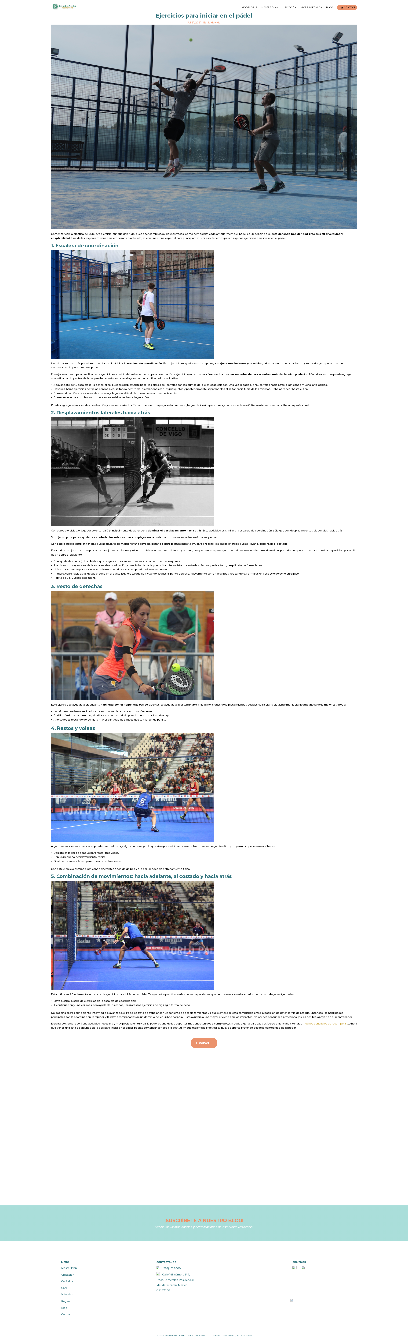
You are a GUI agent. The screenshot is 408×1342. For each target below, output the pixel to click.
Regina (65, 1301)
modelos (248, 7)
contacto (350, 7)
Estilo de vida (212, 22)
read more (63, 1085)
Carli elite (67, 1281)
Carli (64, 1288)
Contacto (67, 1314)
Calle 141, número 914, (176, 1274)
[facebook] (294, 1268)
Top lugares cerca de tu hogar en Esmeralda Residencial (108, 1165)
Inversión (99, 1123)
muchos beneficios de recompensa (325, 1023)
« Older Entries (60, 1203)
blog (329, 7)
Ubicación (67, 1274)
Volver (204, 1043)
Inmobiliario (103, 1072)
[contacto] (158, 1268)
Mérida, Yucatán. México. (172, 1285)
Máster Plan (69, 1268)
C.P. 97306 (163, 1290)
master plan (270, 7)
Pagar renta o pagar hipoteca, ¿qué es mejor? (98, 1118)
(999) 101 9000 (171, 1268)
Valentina (67, 1294)
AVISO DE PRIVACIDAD (167, 1336)
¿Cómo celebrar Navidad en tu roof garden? (96, 1067)
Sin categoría (118, 1170)
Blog (64, 1307)
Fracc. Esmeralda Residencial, (175, 1280)
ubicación (289, 7)
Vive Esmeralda (311, 7)
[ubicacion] (158, 1274)
